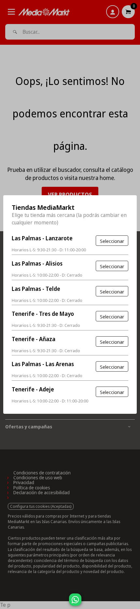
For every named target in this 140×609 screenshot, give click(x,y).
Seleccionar (112, 241)
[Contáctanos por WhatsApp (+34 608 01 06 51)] (134, 603)
